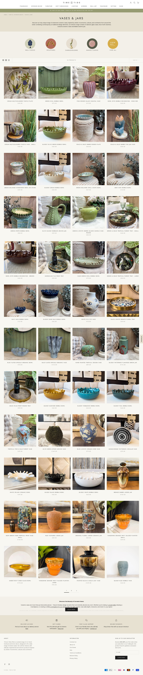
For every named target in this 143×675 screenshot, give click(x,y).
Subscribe (121, 657)
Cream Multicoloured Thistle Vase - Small (20, 144)
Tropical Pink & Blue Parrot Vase (20, 449)
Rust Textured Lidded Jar (54, 535)
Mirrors (84, 6)
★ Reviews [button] (141, 339)
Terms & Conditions (75, 653)
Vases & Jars (29, 14)
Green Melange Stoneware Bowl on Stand (20, 187)
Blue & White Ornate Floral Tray (123, 319)
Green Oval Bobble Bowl (54, 101)
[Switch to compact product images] (9, 60)
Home (5, 14)
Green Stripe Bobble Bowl (20, 231)
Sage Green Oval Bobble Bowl (89, 276)
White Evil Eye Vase (89, 319)
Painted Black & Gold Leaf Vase (88, 581)
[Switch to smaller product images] (6, 60)
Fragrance (24, 6)
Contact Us (73, 642)
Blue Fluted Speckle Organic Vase (54, 362)
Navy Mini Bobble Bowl (20, 319)
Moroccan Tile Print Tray (54, 276)
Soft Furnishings (62, 6)
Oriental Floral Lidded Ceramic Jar (89, 535)
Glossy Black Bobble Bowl (54, 492)
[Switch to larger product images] (3, 60)
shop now (60, 628)
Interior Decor (36, 6)
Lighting (75, 6)
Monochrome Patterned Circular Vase (123, 449)
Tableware (103, 6)
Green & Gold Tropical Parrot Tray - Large (123, 276)
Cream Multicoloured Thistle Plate (20, 101)
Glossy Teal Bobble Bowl (123, 406)
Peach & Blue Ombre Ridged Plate (89, 144)
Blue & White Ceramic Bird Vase (88, 449)
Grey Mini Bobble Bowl (123, 187)
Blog (121, 6)
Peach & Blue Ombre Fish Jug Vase (123, 144)
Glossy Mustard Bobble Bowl (54, 406)
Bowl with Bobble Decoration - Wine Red (123, 101)
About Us (72, 645)
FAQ (71, 650)
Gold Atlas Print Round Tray (20, 406)
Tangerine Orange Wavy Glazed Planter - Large (54, 581)
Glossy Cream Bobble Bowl (54, 187)
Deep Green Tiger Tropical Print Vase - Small (20, 536)
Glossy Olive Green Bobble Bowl (54, 144)
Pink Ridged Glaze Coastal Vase (88, 101)
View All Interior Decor (16, 14)
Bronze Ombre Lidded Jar (123, 492)
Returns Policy (74, 655)
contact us (93, 628)
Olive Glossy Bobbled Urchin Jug (54, 231)
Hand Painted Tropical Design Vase (89, 362)
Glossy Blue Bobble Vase (123, 581)
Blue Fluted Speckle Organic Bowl (20, 362)
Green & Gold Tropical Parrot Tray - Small (123, 231)
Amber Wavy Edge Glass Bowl (20, 581)
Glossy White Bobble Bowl (88, 492)
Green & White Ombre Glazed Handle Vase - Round (89, 232)
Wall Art (93, 6)
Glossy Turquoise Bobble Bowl (88, 406)
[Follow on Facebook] (5, 664)
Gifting (113, 6)
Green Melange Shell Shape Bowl (88, 187)
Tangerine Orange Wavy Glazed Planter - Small (122, 536)
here (26, 628)
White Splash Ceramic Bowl (20, 492)
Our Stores (73, 647)
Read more (71, 609)
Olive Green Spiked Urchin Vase (54, 449)
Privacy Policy (74, 658)
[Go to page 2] (76, 591)
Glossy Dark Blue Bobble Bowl (54, 319)
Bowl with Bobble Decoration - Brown (20, 276)
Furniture (48, 6)
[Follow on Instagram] (9, 664)
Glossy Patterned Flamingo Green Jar (123, 362)
